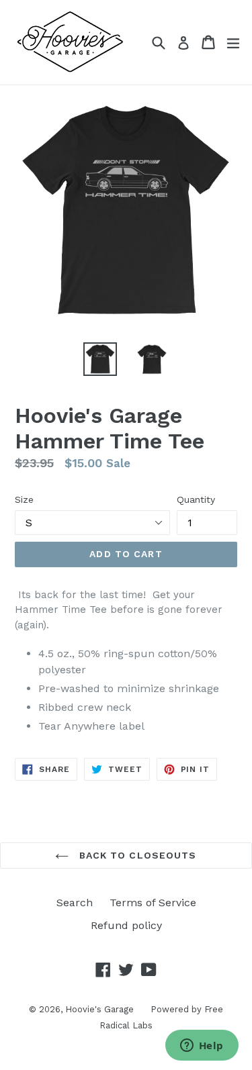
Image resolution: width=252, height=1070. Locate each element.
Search (74, 902)
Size (24, 499)
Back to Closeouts (135, 855)
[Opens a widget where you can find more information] (202, 1046)
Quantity (196, 499)
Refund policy (126, 925)
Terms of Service (153, 902)
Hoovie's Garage (99, 1009)
